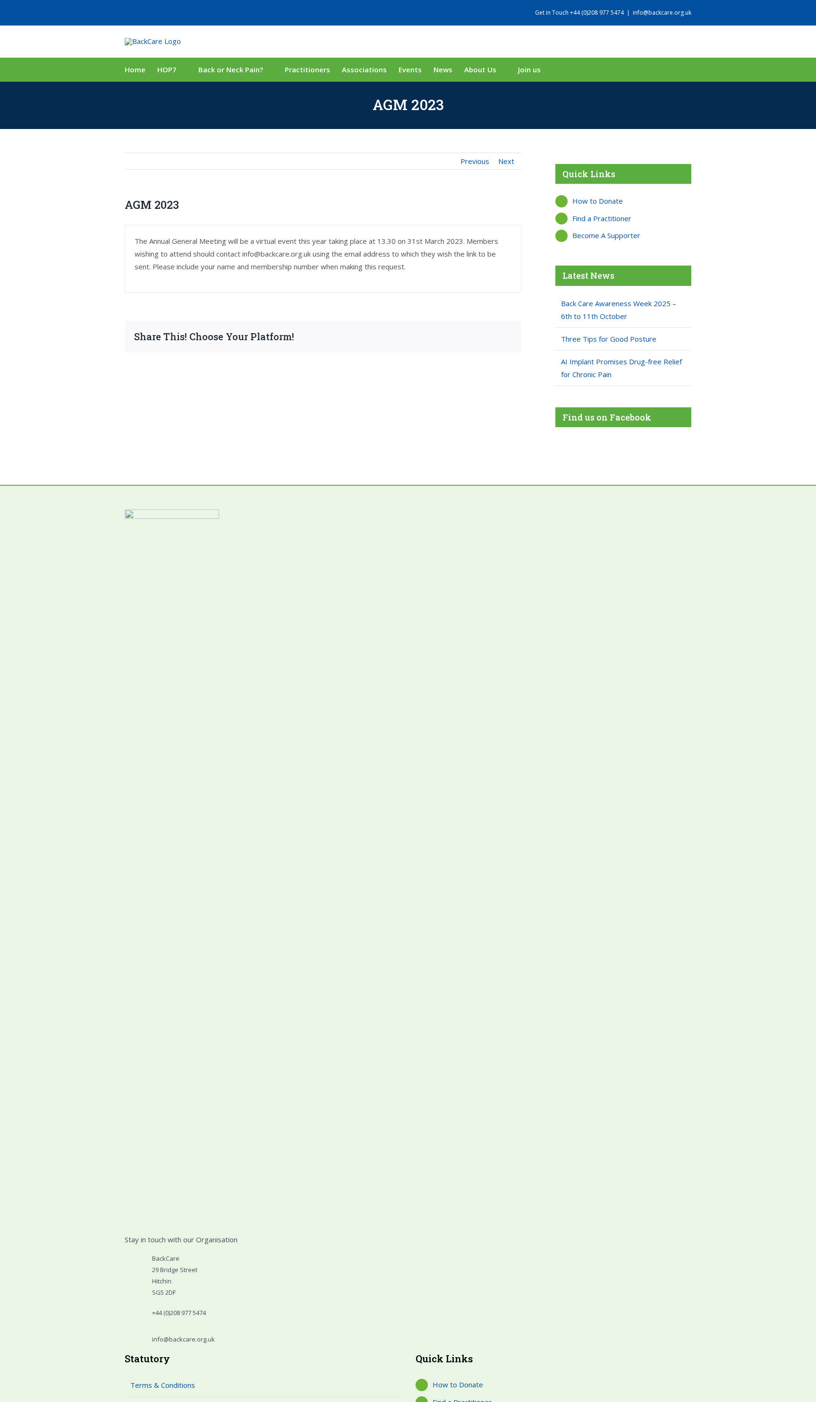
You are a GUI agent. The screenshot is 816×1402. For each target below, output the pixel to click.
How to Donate (597, 201)
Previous (474, 161)
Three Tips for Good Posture (608, 339)
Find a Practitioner (601, 218)
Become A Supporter (606, 235)
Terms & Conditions (162, 1385)
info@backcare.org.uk (662, 13)
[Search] (565, 69)
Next (506, 161)
